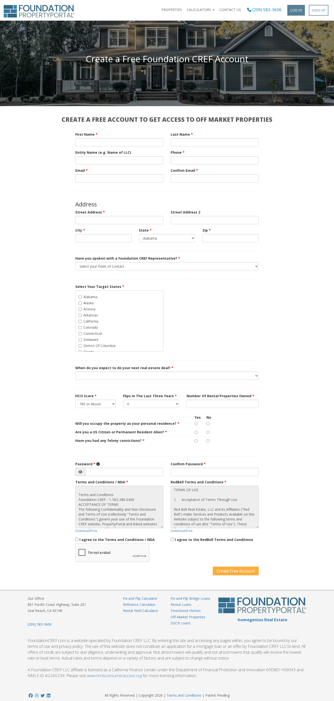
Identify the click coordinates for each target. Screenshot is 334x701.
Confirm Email (184, 170)
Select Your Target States (99, 286)
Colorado (90, 327)
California (90, 321)
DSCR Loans (180, 623)
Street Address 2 (185, 212)
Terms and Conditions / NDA (101, 482)
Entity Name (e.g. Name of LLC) (103, 152)
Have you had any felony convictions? (110, 440)
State (145, 230)
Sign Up (318, 10)
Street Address (90, 212)
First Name (86, 134)
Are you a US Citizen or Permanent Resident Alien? (121, 432)
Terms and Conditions (184, 695)
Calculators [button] (199, 9)
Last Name (182, 134)
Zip (206, 230)
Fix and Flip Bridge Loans (190, 598)
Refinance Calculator (139, 604)
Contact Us (230, 9)
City (80, 230)
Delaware (91, 339)
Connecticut (92, 333)
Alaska (88, 303)
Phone (178, 152)
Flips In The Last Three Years (150, 396)
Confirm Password (188, 464)
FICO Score (86, 396)
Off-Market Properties (188, 617)
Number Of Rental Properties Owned (220, 396)
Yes (197, 417)
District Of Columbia (99, 345)
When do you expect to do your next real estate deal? (124, 368)
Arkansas (90, 315)
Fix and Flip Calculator (140, 598)
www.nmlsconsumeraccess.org (114, 675)
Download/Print (86, 531)
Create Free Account (236, 571)
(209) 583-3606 (266, 9)
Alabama (90, 297)
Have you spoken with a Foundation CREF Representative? (127, 258)
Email (81, 170)
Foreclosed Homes (186, 610)
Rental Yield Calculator (140, 610)
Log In (296, 10)
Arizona (89, 309)
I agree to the (117, 539)
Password (85, 464)
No (208, 417)
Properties (171, 9)
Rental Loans (181, 604)
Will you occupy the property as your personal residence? (127, 423)
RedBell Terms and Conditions (198, 482)
